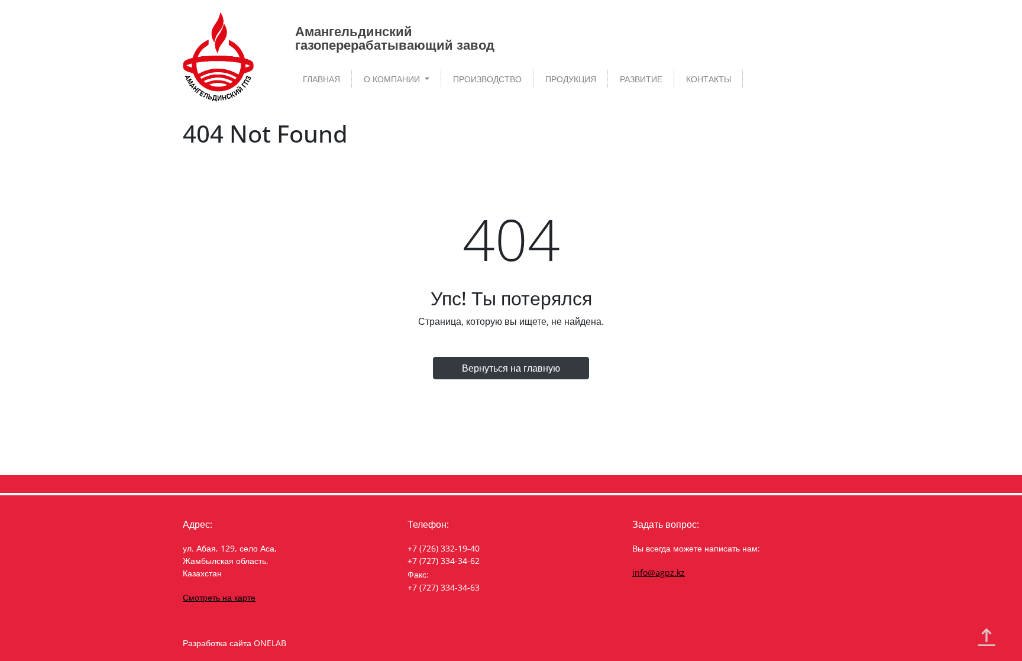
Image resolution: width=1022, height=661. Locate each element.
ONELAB (270, 643)
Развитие (641, 79)
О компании (393, 79)
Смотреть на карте (219, 597)
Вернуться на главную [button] (511, 368)
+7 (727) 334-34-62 (443, 560)
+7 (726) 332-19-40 (443, 548)
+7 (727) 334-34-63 (443, 587)
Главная (321, 79)
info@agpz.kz (658, 572)
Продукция (570, 79)
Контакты (708, 79)
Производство (487, 79)
